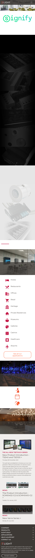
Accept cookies (9, 555)
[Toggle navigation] (31, 2)
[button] (2, 5)
